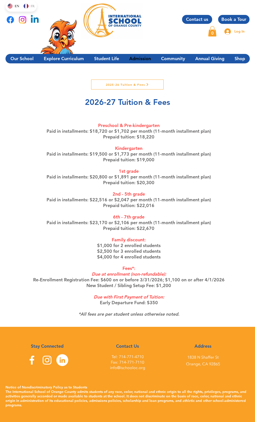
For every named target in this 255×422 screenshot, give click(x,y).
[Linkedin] (35, 20)
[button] (212, 31)
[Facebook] (10, 20)
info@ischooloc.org (127, 368)
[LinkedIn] (62, 360)
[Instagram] (22, 20)
